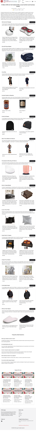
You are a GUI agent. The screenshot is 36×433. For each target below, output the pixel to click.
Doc (19, 416)
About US (20, 413)
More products (32, 22)
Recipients (27, 1)
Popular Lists (19, 1)
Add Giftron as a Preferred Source (24, 425)
